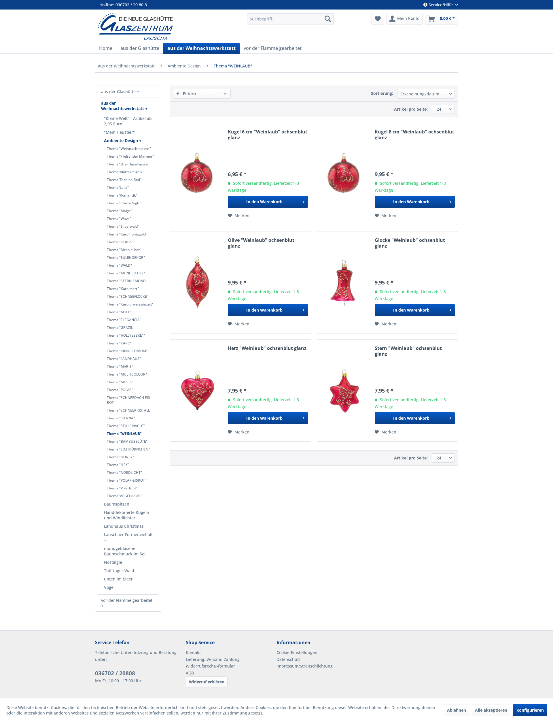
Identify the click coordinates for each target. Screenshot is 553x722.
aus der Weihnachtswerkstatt (123, 105)
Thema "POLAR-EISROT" (126, 480)
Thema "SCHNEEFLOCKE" (127, 296)
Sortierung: (382, 93)
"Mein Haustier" (119, 132)
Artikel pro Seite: (411, 109)
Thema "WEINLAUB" (124, 433)
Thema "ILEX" (118, 464)
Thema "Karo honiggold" (127, 234)
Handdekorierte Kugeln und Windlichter (126, 515)
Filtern (189, 93)
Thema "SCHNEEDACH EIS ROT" (128, 400)
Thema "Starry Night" (124, 203)
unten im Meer (118, 579)
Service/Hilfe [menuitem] (440, 4)
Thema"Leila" (118, 187)
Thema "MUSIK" (120, 382)
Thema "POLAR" (120, 389)
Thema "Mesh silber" (124, 249)
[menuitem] (290, 18)
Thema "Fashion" (121, 242)
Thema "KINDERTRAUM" (127, 350)
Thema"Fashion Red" (124, 179)
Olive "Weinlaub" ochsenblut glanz (261, 243)
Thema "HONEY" (120, 457)
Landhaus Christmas (124, 526)
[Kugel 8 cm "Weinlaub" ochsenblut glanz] (344, 174)
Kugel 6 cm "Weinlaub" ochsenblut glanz (267, 134)
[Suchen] (328, 18)
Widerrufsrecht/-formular (210, 666)
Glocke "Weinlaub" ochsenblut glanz (410, 243)
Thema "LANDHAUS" (124, 358)
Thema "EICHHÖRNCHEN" (128, 449)
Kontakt (193, 652)
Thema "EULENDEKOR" (126, 257)
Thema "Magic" (119, 210)
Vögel (109, 587)
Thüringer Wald (119, 570)
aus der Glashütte (119, 91)
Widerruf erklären (206, 682)
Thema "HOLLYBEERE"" (126, 335)
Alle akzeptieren (491, 710)
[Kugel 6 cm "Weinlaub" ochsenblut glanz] (197, 174)
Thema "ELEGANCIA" (124, 319)
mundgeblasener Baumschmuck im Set (125, 551)
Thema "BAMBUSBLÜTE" (127, 441)
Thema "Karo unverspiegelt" (130, 304)
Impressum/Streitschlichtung (304, 666)
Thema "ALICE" (119, 312)
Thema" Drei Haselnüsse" (128, 164)
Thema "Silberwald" (123, 226)
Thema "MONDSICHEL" (126, 273)
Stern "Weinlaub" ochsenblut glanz (408, 351)
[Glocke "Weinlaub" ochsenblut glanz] (344, 282)
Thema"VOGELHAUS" (124, 495)
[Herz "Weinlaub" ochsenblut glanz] (197, 390)
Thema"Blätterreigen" (125, 171)
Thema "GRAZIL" (120, 327)
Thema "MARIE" (120, 366)
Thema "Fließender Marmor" (130, 156)
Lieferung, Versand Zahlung (213, 659)
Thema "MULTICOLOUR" (127, 374)
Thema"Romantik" (122, 195)
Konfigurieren (530, 710)
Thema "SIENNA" (121, 418)
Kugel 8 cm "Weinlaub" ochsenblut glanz (414, 134)
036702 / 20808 (115, 673)
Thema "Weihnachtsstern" (129, 148)
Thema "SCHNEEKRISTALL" (129, 410)
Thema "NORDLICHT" (124, 472)
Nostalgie (113, 562)
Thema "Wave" (119, 218)
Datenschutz (288, 659)
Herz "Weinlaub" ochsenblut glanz (267, 348)
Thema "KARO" (119, 343)
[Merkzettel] (378, 18)
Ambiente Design (121, 140)
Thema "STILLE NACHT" (126, 425)
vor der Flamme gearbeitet (126, 600)
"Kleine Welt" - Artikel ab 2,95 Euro (128, 121)
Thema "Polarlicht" (122, 488)
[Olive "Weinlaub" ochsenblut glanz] (197, 282)
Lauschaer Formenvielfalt (128, 534)
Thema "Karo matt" (123, 288)
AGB (190, 673)
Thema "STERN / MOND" (127, 280)
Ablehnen (456, 710)
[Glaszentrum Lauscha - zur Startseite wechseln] (169, 26)
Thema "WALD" (119, 265)
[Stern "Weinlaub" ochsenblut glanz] (344, 390)
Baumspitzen (116, 504)
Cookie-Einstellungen (296, 652)
